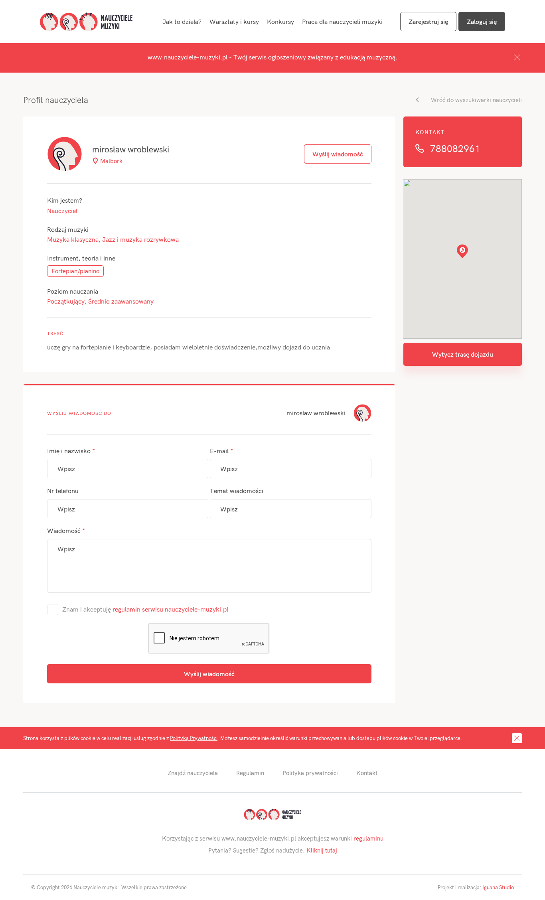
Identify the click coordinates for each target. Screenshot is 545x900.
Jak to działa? (181, 21)
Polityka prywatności (310, 773)
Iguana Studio (498, 887)
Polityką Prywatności (193, 738)
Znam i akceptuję (145, 609)
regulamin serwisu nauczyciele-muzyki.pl (170, 609)
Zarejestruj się (428, 21)
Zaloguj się (482, 21)
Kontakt (366, 773)
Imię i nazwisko (71, 450)
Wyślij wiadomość (209, 673)
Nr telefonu (63, 490)
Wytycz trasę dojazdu (462, 354)
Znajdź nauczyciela (193, 773)
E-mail (221, 450)
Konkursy (280, 21)
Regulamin (250, 773)
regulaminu (368, 838)
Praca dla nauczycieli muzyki (342, 21)
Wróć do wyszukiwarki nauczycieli (476, 100)
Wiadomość (66, 530)
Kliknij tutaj (321, 850)
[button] (462, 251)
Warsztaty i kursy (234, 21)
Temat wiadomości (236, 490)
